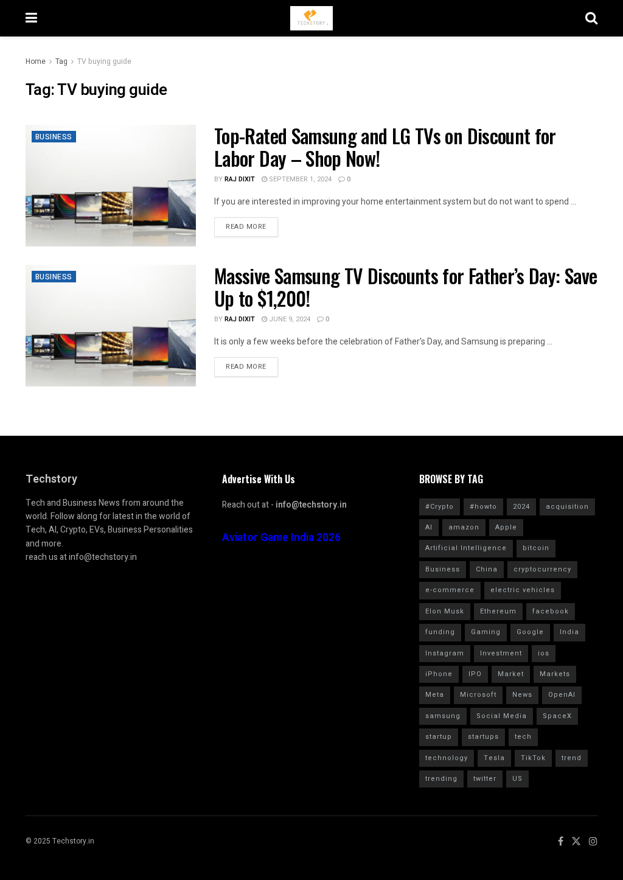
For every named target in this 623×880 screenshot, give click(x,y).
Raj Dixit (239, 179)
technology (446, 758)
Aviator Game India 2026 (281, 537)
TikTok (533, 758)
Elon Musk (444, 611)
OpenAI (562, 695)
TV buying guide (104, 61)
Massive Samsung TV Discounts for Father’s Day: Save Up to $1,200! (405, 286)
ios (543, 653)
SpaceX (557, 716)
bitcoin (536, 548)
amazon (463, 527)
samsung (443, 716)
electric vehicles (522, 590)
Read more (246, 227)
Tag (61, 61)
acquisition (567, 506)
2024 (521, 506)
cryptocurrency (542, 569)
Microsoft (478, 695)
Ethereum (498, 611)
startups (483, 737)
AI (429, 527)
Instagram (444, 653)
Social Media (501, 716)
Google (530, 632)
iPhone (439, 674)
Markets (555, 674)
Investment (501, 653)
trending (441, 778)
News (522, 695)
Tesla (494, 758)
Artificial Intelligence (466, 548)
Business (53, 136)
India (569, 632)
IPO (475, 674)
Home (36, 61)
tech (523, 737)
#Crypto (439, 506)
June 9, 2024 (288, 319)
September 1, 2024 (299, 179)
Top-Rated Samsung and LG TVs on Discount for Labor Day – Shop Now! (385, 146)
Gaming (486, 632)
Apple (506, 527)
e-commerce (450, 590)
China (487, 569)
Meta (434, 695)
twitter (484, 778)
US (517, 778)
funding (440, 632)
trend (572, 758)
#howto (483, 506)
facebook (550, 611)
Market (511, 674)
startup (438, 737)
